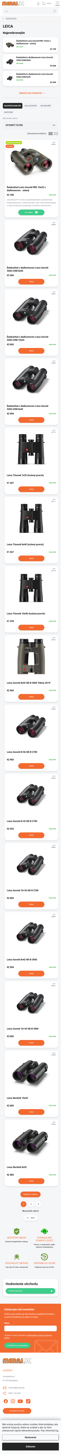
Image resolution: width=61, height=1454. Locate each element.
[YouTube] (20, 1400)
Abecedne (8, 112)
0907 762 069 (15, 1393)
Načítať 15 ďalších (30, 1194)
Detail (31, 282)
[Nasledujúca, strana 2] (31, 1204)
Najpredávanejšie (12, 106)
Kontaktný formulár (17, 1411)
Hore (32, 1218)
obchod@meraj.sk (17, 1388)
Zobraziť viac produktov (30, 93)
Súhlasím (30, 1446)
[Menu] (57, 3)
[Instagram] (12, 1400)
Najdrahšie (46, 106)
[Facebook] (5, 1400)
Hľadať (54, 11)
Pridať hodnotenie (15, 1291)
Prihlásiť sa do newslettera (17, 1346)
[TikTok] (27, 1400)
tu (57, 1430)
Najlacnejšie (31, 106)
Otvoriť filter (14, 125)
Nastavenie (30, 1437)
